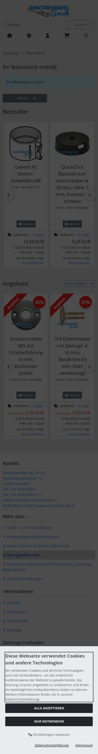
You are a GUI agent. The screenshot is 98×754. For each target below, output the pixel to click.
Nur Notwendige (49, 721)
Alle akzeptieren (49, 708)
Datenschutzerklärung (52, 745)
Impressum (84, 745)
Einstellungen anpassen (51, 734)
